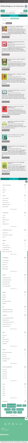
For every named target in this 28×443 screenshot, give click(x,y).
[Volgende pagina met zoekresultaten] (22, 15)
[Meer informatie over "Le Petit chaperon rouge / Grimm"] (4, 137)
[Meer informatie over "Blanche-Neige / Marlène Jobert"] (4, 28)
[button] (23, 1)
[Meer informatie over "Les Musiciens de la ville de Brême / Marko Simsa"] (4, 165)
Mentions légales (4, 434)
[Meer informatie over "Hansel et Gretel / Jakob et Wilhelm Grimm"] (4, 62)
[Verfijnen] (14, 15)
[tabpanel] (14, 216)
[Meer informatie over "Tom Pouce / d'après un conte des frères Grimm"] (4, 123)
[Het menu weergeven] (1, 1)
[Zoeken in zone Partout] (25, 11)
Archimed (11, 441)
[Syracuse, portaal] (14, 6)
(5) (13, 226)
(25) (13, 209)
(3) (13, 380)
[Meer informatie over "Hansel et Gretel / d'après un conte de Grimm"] (4, 77)
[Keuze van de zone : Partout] (3, 11)
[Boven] (26, 418)
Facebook (3, 428)
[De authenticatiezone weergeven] (4, 1)
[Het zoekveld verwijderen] (23, 11)
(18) (13, 415)
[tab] (2, 424)
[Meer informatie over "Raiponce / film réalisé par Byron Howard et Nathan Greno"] (4, 44)
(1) (13, 288)
